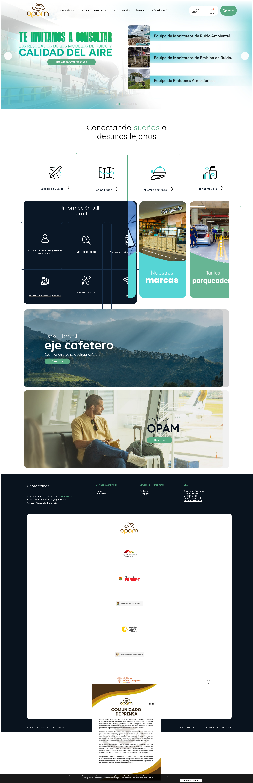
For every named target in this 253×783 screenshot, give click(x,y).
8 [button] (133, 104)
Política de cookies (143, 776)
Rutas (99, 491)
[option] (126, 55)
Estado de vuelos (68, 10)
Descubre (57, 361)
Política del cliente (193, 500)
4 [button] (124, 104)
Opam (85, 10)
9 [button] (135, 104)
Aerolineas (101, 493)
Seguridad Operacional (195, 491)
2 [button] (119, 104)
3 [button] (121, 104)
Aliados (126, 10)
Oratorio (144, 491)
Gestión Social (191, 495)
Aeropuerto (100, 10)
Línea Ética (140, 10)
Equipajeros (146, 493)
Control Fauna (191, 493)
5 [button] (126, 104)
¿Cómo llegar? (159, 10)
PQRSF (114, 10)
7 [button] (131, 104)
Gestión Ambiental (193, 498)
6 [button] (128, 104)
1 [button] (117, 104)
